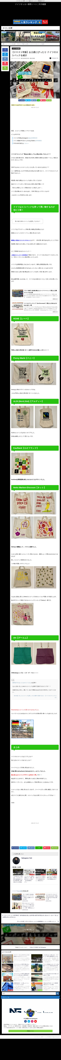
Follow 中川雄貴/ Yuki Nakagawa (38, 947)
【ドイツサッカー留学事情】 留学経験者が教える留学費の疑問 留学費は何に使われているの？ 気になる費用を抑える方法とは (30, 916)
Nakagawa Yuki (55, 58)
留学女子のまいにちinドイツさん (21, 682)
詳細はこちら (30, 1030)
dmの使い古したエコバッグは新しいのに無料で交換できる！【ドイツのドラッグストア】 (35, 696)
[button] (3, 36)
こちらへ (26, 143)
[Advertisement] (35, 118)
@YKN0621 (38, 140)
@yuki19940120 (32, 138)
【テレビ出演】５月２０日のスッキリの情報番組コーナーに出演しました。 (37, 921)
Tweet (5, 55)
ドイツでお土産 (16, 48)
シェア (5, 50)
